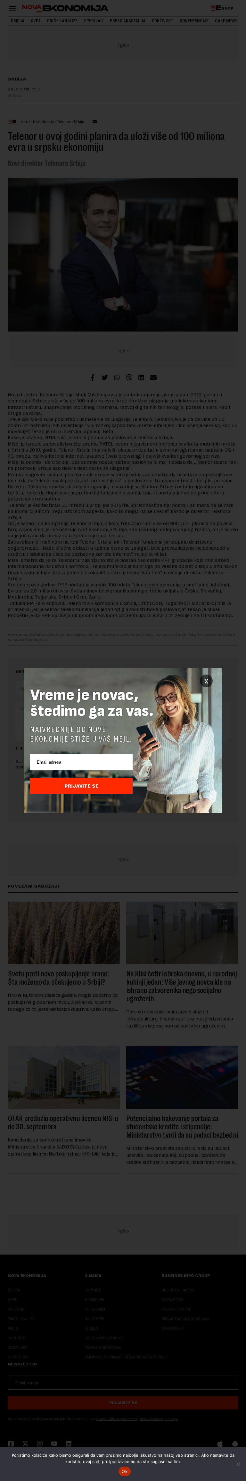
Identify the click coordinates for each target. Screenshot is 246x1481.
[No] (238, 1464)
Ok (124, 1471)
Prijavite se (81, 786)
